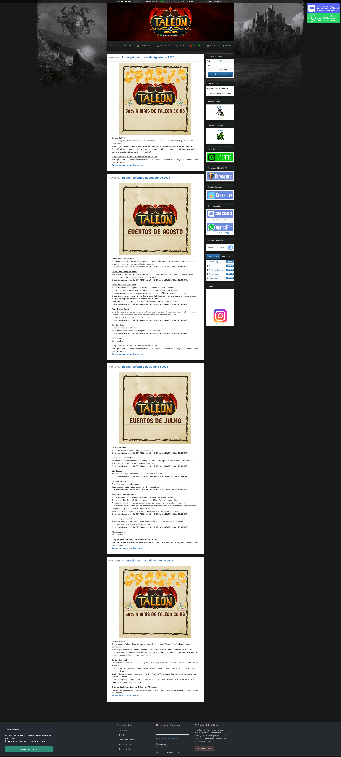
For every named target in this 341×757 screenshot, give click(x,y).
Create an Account (168, 738)
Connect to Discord (220, 219)
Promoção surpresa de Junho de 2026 (147, 560)
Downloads (221, 75)
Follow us (220, 324)
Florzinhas (213, 274)
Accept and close (29, 749)
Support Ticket (162, 747)
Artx (210, 266)
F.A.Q (121, 735)
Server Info (124, 730)
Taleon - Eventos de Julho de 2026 (145, 366)
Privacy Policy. (40, 741)
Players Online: (185, 1)
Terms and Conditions (128, 740)
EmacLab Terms (126, 749)
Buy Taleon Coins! (204, 748)
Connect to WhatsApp (220, 233)
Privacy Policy (125, 744)
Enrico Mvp (213, 262)
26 (221, 61)
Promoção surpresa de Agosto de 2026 (148, 57)
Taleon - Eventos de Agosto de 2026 (146, 177)
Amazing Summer (216, 270)
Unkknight (213, 278)
